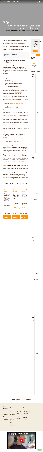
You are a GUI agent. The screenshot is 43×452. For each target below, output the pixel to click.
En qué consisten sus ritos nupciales (10, 54)
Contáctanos (33, 1)
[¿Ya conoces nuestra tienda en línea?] (3, 110)
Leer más (6, 206)
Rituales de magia (7, 55)
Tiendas (27, 1)
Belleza (13, 1)
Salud (18, 1)
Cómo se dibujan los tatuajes (9, 57)
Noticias (22, 1)
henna (5, 165)
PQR (11, 422)
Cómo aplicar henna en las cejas (17, 103)
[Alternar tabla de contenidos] (26, 53)
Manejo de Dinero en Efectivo (12, 419)
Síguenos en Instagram (22, 400)
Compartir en (6, 217)
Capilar (8, 1)
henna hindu (18, 44)
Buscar (38, 54)
